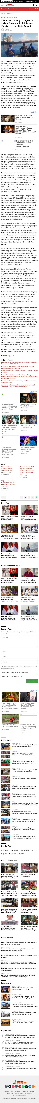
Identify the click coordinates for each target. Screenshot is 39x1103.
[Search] (37, 4)
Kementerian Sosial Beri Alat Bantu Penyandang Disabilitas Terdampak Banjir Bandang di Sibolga (24, 1005)
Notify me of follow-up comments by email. (16, 672)
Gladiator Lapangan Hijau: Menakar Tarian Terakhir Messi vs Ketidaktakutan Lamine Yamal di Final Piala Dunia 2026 (25, 804)
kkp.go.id (11, 356)
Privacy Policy (19, 1094)
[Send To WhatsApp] (36, 497)
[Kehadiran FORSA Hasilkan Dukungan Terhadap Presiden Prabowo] (29, 902)
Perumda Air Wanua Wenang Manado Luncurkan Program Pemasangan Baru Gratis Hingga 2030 (20, 1036)
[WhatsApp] (23, 1086)
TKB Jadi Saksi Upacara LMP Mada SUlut (24, 778)
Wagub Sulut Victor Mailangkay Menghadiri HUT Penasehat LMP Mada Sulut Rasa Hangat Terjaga (23, 828)
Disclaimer (28, 1094)
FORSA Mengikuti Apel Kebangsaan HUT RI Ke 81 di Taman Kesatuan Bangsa (24, 770)
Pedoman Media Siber (19, 1096)
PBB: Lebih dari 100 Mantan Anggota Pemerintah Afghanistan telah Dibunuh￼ (20, 1056)
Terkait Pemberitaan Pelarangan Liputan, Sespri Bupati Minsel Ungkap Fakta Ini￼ (19, 1062)
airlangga (6, 850)
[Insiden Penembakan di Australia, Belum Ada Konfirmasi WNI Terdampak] (5, 1014)
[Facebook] (6, 1086)
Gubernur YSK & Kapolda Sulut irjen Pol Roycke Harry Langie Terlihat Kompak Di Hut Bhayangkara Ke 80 (24, 820)
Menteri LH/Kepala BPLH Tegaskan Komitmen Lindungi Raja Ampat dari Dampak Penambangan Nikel (27, 470)
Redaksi (7, 29)
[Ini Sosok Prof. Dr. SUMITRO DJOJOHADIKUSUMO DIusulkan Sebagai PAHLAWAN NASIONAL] (9, 510)
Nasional (3, 17)
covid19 (21, 854)
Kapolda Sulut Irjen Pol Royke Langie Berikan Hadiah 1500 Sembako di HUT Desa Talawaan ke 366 (23, 762)
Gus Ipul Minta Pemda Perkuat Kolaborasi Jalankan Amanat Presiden (19, 371)
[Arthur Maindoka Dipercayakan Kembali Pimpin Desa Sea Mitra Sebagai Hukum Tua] (9, 920)
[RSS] (33, 1086)
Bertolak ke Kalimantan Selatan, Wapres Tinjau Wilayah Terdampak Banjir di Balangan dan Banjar (18, 385)
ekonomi (13, 854)
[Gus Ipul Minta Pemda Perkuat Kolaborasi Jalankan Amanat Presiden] (9, 528)
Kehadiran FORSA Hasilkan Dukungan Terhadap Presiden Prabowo (29, 910)
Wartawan (25, 1092)
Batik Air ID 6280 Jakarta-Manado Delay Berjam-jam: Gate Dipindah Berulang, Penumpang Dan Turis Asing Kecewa (24, 787)
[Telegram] (29, 1086)
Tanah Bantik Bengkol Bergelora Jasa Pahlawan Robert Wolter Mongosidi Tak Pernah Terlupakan (24, 795)
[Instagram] (13, 1086)
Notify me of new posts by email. (12, 676)
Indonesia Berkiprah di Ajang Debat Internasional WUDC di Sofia (22, 988)
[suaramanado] (9, 4)
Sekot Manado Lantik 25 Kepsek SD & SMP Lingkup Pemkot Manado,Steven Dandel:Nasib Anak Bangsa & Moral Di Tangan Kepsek (24, 745)
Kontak (32, 1092)
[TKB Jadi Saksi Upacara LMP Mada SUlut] (5, 779)
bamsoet (15, 850)
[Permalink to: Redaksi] (2, 30)
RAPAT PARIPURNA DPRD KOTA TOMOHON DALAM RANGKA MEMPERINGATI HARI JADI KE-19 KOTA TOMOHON (20, 1043)
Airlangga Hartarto (27, 850)
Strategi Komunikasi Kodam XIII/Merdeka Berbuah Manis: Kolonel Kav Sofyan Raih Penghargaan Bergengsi (29, 928)
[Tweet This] (25, 497)
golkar (5, 854)
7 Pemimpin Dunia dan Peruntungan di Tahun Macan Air (21, 1069)
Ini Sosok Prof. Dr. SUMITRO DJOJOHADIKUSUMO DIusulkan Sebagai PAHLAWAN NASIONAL (19, 363)
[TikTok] (26, 1086)
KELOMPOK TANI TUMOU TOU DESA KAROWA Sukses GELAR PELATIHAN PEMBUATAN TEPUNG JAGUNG (22, 754)
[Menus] (2, 4)
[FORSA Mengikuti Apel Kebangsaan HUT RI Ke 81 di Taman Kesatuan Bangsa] (5, 771)
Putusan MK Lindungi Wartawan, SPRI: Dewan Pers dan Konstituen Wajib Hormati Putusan (17, 367)
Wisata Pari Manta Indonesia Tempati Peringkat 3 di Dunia (7, 468)
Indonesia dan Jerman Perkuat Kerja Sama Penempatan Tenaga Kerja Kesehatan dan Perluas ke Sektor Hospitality (23, 1021)
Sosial (15, 17)
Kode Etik (10, 1094)
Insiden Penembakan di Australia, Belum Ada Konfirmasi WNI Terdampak (24, 1013)
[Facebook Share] (21, 497)
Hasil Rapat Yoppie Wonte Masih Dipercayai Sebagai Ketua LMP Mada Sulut (24, 812)
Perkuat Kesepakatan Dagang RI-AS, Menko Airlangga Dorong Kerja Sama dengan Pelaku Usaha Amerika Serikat (23, 997)
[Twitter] (9, 1086)
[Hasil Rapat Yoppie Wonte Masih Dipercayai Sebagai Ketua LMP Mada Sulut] (5, 812)
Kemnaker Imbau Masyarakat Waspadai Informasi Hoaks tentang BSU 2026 (18, 381)
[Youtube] (19, 1086)
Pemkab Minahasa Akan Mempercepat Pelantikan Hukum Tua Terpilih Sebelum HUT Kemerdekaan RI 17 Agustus (23, 837)
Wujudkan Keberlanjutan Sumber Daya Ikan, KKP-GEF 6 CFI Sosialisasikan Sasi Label (8, 483)
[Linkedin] (16, 1086)
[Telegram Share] (32, 497)
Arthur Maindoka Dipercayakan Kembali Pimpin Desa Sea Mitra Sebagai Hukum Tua (8, 928)
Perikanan (10, 17)
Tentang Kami (9, 1092)
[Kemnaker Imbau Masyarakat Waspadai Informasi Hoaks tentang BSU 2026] (9, 547)
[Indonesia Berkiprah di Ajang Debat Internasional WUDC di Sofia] (5, 989)
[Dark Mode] (34, 4)
